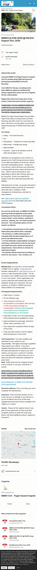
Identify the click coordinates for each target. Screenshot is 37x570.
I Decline (11, 567)
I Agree (4, 567)
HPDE (3, 8)
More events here (30, 428)
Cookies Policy (5, 562)
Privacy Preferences (23, 564)
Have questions (29, 64)
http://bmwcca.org (26, 271)
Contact (9, 504)
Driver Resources (7, 382)
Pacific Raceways (7, 45)
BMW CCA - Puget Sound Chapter (12, 10)
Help (29, 3)
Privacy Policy (15, 562)
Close (18, 567)
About (28, 504)
